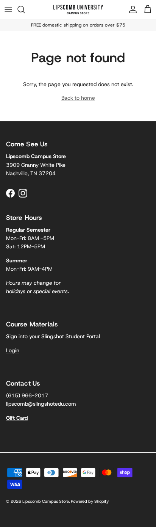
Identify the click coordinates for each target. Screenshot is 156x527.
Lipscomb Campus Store (45, 501)
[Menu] (8, 9)
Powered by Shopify (90, 501)
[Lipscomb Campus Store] (78, 9)
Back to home (78, 97)
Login (12, 350)
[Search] (25, 9)
